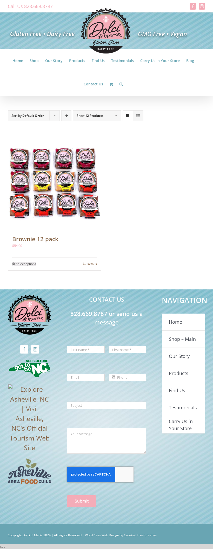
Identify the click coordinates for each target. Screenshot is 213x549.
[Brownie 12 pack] (54, 183)
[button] (121, 84)
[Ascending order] (66, 115)
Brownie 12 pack (35, 239)
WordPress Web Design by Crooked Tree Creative (121, 535)
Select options (26, 264)
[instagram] (35, 349)
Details (92, 264)
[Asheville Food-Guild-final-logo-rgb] (29, 461)
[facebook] (24, 349)
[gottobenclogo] (29, 361)
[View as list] (138, 116)
